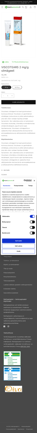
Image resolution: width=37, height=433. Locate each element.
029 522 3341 (25, 346)
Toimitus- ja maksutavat (11, 260)
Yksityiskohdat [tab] (18, 185)
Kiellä (18, 251)
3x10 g (17, 87)
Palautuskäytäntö (9, 272)
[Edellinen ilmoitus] (2, 2)
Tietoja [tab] (30, 185)
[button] (2, 7)
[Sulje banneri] (34, 180)
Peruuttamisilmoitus (10, 276)
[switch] (32, 221)
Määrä (3, 92)
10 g (6, 87)
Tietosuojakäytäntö (11, 429)
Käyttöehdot (21, 429)
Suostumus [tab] (6, 185)
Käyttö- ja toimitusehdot (11, 264)
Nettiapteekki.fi (15, 426)
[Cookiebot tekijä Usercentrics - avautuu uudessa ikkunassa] (24, 180)
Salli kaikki (18, 240)
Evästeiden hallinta (10, 288)
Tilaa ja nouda (8, 268)
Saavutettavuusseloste (11, 293)
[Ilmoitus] (35, 2)
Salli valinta (18, 246)
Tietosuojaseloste (9, 280)
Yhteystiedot (8, 256)
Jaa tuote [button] (6, 170)
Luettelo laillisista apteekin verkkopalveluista (18, 284)
